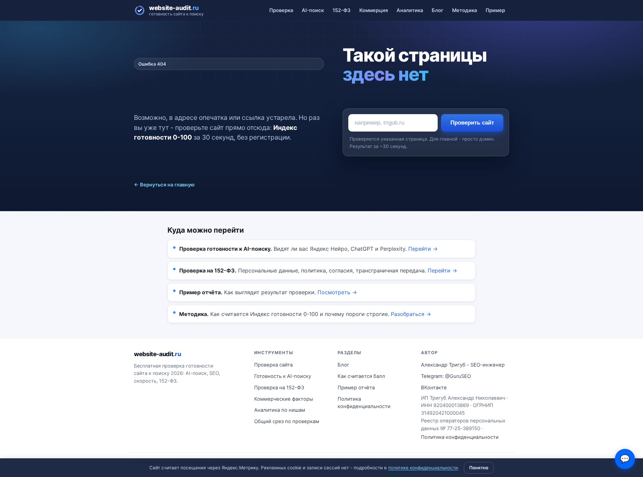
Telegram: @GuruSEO (446, 376)
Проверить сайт (472, 123)
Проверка (281, 10)
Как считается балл (361, 376)
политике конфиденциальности (423, 467)
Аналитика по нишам (279, 410)
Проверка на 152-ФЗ (279, 388)
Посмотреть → (337, 292)
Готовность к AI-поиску (282, 376)
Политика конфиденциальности (364, 403)
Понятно (478, 467)
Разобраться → (411, 314)
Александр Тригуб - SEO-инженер (463, 365)
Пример (495, 10)
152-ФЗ (342, 10)
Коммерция (373, 10)
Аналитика (410, 10)
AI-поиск (313, 10)
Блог (437, 10)
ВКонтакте (434, 388)
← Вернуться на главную (164, 185)
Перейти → (423, 248)
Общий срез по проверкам (286, 421)
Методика (464, 10)
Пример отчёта (356, 388)
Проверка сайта (273, 365)
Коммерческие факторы (283, 399)
